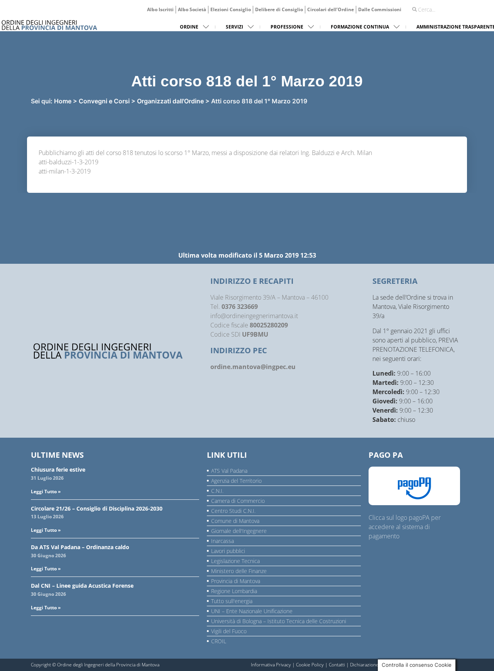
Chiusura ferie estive (58, 469)
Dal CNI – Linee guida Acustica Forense (82, 585)
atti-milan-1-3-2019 (65, 171)
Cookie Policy (310, 664)
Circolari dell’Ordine (330, 9)
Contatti (337, 664)
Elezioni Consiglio (230, 9)
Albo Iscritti (160, 9)
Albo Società (192, 9)
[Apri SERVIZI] (251, 27)
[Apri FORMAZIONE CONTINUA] (397, 27)
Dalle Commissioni (379, 9)
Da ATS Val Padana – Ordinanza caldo (80, 547)
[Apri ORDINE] (206, 27)
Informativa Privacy (271, 664)
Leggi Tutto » (46, 491)
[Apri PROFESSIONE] (311, 27)
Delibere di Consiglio (279, 9)
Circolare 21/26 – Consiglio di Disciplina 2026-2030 (96, 508)
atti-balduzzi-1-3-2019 (68, 162)
